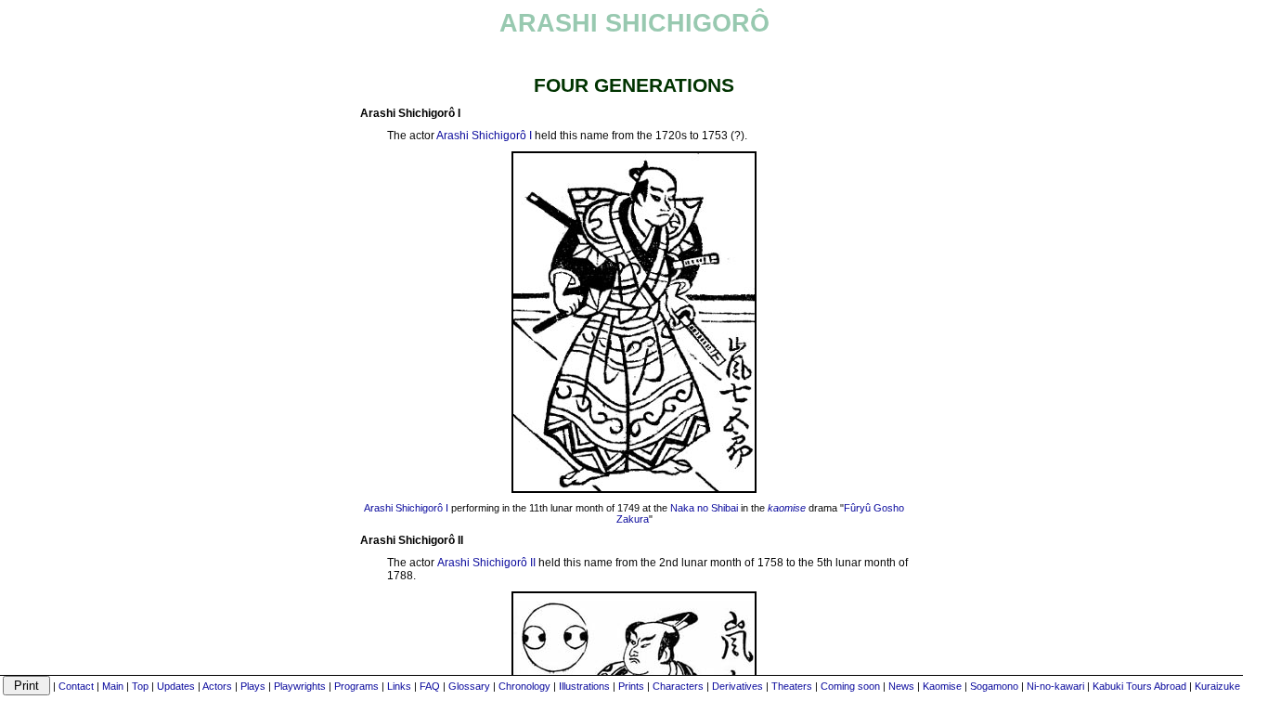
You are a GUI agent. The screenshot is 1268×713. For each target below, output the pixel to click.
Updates (176, 686)
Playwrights (300, 686)
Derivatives (737, 686)
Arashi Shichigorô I (484, 135)
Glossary (469, 686)
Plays (252, 686)
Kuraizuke (1217, 686)
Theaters (791, 686)
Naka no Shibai (704, 507)
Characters (678, 686)
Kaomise (942, 686)
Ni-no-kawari (1055, 686)
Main (112, 686)
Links (399, 686)
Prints (631, 686)
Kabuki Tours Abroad (1139, 686)
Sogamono (994, 686)
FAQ (430, 686)
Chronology (524, 686)
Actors (217, 686)
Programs (356, 686)
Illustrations (584, 686)
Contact (76, 686)
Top (140, 686)
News (901, 686)
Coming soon (850, 686)
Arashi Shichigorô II (486, 562)
